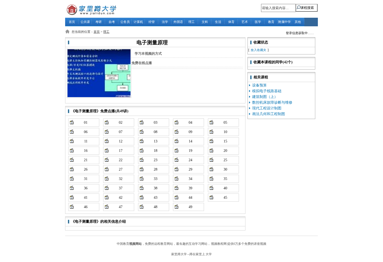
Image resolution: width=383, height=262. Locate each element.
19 (190, 151)
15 (225, 141)
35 (225, 179)
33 (155, 179)
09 (190, 132)
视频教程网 (219, 244)
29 (190, 169)
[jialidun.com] (89, 9)
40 (225, 188)
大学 (209, 254)
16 (86, 151)
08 (155, 132)
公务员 (125, 22)
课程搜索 (307, 8)
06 (86, 132)
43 (155, 197)
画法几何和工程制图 (268, 114)
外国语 (178, 22)
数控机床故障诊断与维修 (272, 102)
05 (225, 122)
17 (120, 151)
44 (190, 197)
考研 (98, 22)
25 (225, 160)
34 (190, 179)
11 (86, 141)
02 (120, 122)
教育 (271, 22)
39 (190, 188)
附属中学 (284, 22)
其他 (298, 22)
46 (86, 207)
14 (190, 141)
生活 (218, 22)
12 (120, 141)
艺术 (245, 22)
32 (120, 179)
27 (120, 169)
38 (155, 188)
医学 (258, 22)
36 (86, 188)
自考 (112, 22)
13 (155, 141)
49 (190, 207)
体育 (231, 22)
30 (225, 169)
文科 (205, 22)
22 (120, 160)
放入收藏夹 (258, 50)
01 (86, 122)
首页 (72, 22)
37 (120, 188)
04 (190, 122)
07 (120, 132)
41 (86, 197)
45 (225, 197)
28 (155, 169)
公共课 (85, 22)
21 (86, 160)
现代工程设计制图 (266, 108)
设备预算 (259, 85)
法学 (165, 22)
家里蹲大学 (179, 254)
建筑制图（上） (265, 97)
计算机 (138, 22)
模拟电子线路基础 (266, 91)
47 (120, 207)
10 (225, 132)
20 (225, 151)
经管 (152, 22)
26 (86, 169)
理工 (191, 22)
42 (120, 197)
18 (155, 151)
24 (190, 160)
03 (155, 122)
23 (155, 160)
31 (86, 179)
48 (155, 207)
